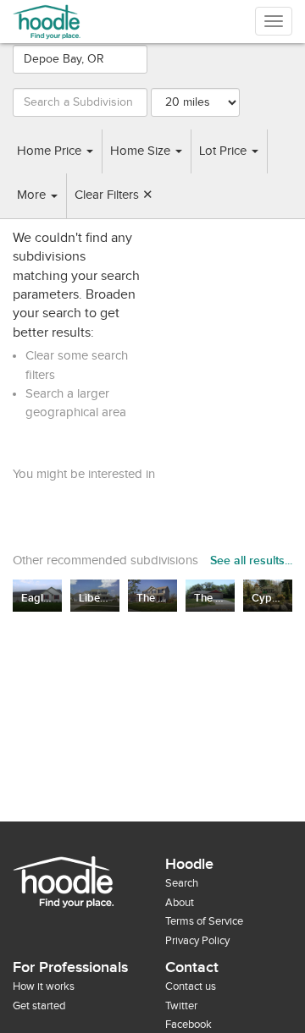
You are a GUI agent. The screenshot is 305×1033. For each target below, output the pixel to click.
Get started (39, 1006)
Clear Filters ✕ (114, 195)
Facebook (188, 1024)
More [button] (33, 195)
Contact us (190, 986)
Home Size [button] (142, 151)
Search (181, 883)
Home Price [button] (51, 151)
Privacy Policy (197, 941)
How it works (44, 986)
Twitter (181, 1006)
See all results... (251, 560)
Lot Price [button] (224, 151)
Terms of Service (204, 921)
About (179, 902)
